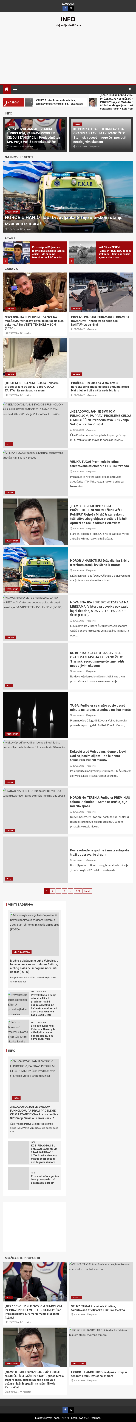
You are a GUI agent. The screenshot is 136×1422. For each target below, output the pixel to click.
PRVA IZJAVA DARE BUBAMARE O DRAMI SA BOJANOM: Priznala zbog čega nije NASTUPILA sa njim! (100, 320)
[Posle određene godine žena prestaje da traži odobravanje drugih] (35, 860)
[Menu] (15, 89)
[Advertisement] (68, 54)
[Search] (130, 89)
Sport (10, 492)
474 (78, 890)
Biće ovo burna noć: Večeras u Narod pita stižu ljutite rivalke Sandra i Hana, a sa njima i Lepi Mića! (43, 1032)
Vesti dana (12, 212)
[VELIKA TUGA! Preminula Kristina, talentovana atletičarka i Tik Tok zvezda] (35, 473)
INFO (68, 19)
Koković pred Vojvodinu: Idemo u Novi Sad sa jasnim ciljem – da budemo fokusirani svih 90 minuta (98, 756)
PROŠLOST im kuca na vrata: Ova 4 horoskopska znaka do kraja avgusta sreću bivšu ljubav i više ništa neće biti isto (100, 386)
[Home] (7, 89)
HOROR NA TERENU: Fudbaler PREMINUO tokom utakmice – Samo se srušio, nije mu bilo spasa (100, 802)
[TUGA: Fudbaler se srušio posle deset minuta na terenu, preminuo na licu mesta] (35, 715)
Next (87, 890)
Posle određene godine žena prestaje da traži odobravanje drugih (45, 1179)
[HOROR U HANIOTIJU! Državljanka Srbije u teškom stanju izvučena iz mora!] (68, 197)
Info (11, 124)
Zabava (10, 308)
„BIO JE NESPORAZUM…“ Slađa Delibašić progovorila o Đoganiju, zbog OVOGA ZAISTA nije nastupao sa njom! (31, 386)
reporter (29, 146)
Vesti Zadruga (22, 952)
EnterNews (76, 1417)
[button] (15, 89)
